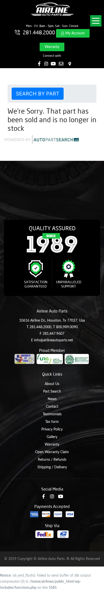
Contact (52, 406)
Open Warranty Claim (52, 452)
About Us (52, 384)
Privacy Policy (52, 429)
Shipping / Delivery (52, 467)
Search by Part (37, 94)
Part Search (52, 391)
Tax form (52, 422)
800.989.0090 (67, 327)
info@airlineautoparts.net (53, 340)
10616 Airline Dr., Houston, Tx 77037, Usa (52, 320)
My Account (75, 33)
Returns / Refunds (52, 459)
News (52, 399)
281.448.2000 (40, 327)
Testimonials (52, 414)
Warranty (52, 47)
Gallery (52, 437)
